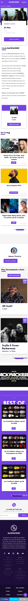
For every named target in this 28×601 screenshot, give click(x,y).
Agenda (23, 2)
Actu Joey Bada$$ (20, 561)
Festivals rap (8, 574)
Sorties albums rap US (8, 559)
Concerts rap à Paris (7, 570)
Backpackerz (14, 2)
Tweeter (15, 599)
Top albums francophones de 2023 (20, 571)
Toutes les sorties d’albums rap (8, 565)
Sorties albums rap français (8, 562)
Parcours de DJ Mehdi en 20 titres (20, 578)
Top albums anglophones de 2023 (20, 574)
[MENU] (2, 2)
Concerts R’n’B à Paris (8, 572)
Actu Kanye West (20, 563)
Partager (6, 599)
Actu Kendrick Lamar (20, 559)
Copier (24, 599)
